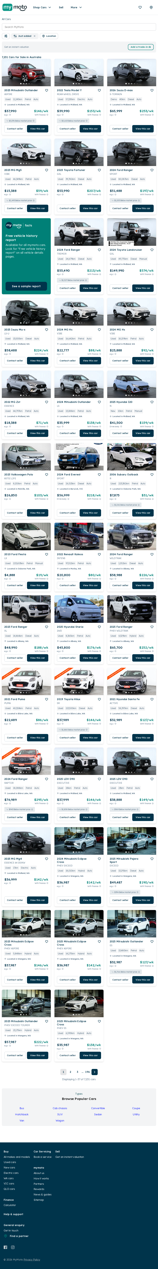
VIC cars (9, 1183)
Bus (22, 1108)
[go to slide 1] (21, 83)
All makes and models (17, 1156)
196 (87, 1071)
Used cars (10, 1162)
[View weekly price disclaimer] (47, 115)
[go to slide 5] (32, 83)
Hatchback (21, 1114)
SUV (60, 1114)
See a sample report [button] (26, 286)
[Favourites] (140, 7)
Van (22, 1120)
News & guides (43, 1194)
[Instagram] (13, 1247)
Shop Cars (39, 7)
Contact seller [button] (15, 128)
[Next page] (94, 1072)
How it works (41, 1178)
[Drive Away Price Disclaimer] (121, 426)
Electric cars (11, 1172)
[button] (6, 36)
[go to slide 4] (29, 83)
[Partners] (151, 7)
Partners (39, 1183)
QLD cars (9, 1188)
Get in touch (11, 1230)
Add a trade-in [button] (139, 47)
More (74, 7)
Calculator (10, 1205)
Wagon (60, 1120)
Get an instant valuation (69, 1156)
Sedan (98, 1114)
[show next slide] (46, 75)
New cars (9, 1167)
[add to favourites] (46, 90)
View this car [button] (37, 128)
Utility (136, 1114)
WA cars (9, 1178)
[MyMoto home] (14, 7)
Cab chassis (60, 1108)
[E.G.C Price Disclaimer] (10, 115)
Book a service (43, 1156)
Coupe (136, 1108)
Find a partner (19, 1236)
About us (39, 1173)
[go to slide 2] (23, 83)
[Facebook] (5, 1247)
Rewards (39, 1189)
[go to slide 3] (26, 83)
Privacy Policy (32, 1259)
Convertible (98, 1108)
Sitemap (39, 1199)
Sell (61, 7)
